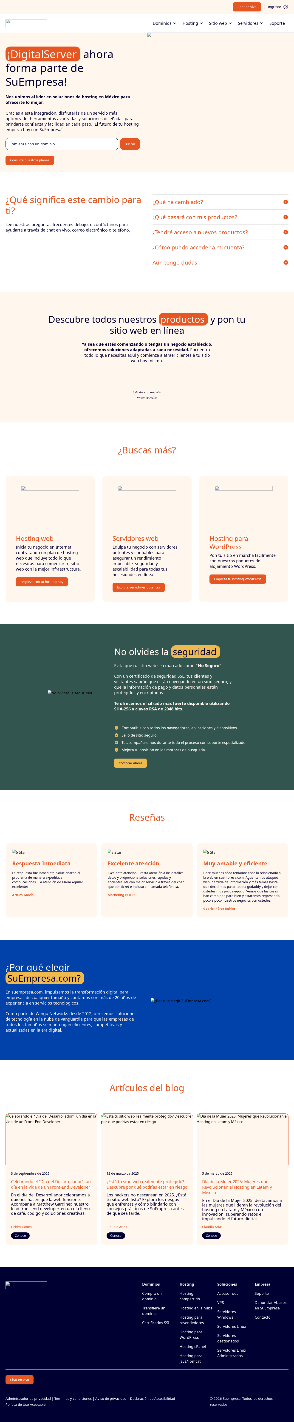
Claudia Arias (117, 1227)
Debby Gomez (21, 1227)
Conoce (20, 1235)
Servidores (248, 23)
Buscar (130, 144)
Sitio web (218, 23)
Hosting (190, 23)
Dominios (162, 23)
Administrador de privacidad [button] (28, 1398)
